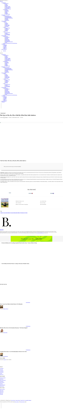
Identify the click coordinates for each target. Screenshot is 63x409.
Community (3, 95)
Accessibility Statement (28, 400)
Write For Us (5, 100)
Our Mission (5, 97)
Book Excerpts (7, 91)
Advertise (1, 383)
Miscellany (6, 70)
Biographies (6, 62)
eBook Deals (2, 391)
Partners (4, 99)
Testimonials (1, 381)
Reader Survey (2, 386)
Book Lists (6, 90)
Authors (4, 73)
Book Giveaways (4, 101)
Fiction (6, 74)
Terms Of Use (22, 400)
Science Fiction (7, 76)
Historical (6, 82)
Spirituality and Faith (8, 60)
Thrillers (29, 302)
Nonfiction (6, 56)
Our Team (1, 369)
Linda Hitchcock (5, 356)
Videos (6, 94)
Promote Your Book (2, 377)
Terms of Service (18, 400)
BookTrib (6, 117)
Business (6, 64)
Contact (1, 373)
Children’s (6, 80)
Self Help (6, 65)
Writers (4, 83)
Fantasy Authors (7, 77)
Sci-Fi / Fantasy (7, 59)
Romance (6, 57)
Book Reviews (4, 54)
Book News (3, 66)
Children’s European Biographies (12, 212)
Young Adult (7, 81)
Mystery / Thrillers (7, 58)
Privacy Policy (13, 400)
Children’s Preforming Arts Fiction (22, 212)
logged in (5, 359)
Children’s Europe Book (3, 212)
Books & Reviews (5, 55)
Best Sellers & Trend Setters (9, 69)
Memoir (6, 63)
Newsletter (1, 394)
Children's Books (3, 113)
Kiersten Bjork (5, 332)
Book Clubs (1, 390)
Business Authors (7, 79)
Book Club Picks (7, 92)
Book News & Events (6, 67)
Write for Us (1, 374)
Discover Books (4, 87)
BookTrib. (1, 1)
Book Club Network (3, 380)
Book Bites (6, 89)
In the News (6, 71)
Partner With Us (2, 382)
